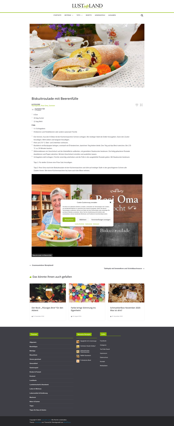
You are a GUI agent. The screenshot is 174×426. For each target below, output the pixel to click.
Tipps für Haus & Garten (38, 410)
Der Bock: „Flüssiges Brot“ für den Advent (47, 309)
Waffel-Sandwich (85, 355)
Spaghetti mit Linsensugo (88, 341)
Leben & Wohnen (35, 389)
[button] (110, 202)
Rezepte (89, 15)
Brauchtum (33, 355)
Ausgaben (112, 15)
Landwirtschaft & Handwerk (39, 384)
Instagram (103, 345)
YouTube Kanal (105, 349)
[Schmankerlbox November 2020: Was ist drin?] (126, 285)
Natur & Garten (35, 401)
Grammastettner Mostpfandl (42, 265)
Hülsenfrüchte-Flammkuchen (85, 351)
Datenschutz (88, 223)
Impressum (96, 223)
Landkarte (33, 380)
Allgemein (33, 342)
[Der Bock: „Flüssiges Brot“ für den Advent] (48, 285)
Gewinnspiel (34, 367)
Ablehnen (82, 220)
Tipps (78, 15)
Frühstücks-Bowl (85, 360)
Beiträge (68, 15)
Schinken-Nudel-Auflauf (87, 346)
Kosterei (32, 376)
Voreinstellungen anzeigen (100, 220)
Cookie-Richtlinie (79, 223)
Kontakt (102, 361)
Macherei (33, 397)
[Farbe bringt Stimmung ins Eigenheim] (87, 285)
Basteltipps (33, 346)
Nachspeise (36, 105)
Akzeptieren (69, 220)
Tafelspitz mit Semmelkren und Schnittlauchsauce (123, 268)
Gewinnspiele (100, 15)
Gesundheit (34, 363)
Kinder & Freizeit (35, 372)
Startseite (57, 15)
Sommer (52, 105)
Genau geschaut (35, 359)
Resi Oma (44, 105)
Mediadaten (104, 365)
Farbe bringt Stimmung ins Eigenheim (83, 309)
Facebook (103, 341)
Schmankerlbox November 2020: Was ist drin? (125, 309)
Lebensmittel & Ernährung (39, 393)
